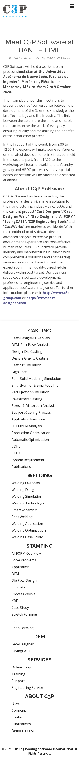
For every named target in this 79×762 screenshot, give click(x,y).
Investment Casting (27, 399)
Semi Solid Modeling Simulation (36, 378)
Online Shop (21, 667)
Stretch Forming (24, 614)
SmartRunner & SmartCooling (35, 385)
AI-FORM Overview (26, 553)
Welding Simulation (27, 496)
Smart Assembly (24, 510)
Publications (21, 466)
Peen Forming (23, 628)
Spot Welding (22, 516)
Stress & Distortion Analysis (33, 405)
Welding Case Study (27, 537)
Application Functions (29, 419)
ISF (14, 621)
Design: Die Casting (27, 351)
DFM (15, 573)
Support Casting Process (31, 412)
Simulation (20, 587)
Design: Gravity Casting (30, 358)
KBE (15, 600)
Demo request (23, 730)
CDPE (16, 446)
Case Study (20, 607)
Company (19, 710)
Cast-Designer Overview (31, 338)
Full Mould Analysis (27, 426)
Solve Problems (24, 560)
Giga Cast (19, 371)
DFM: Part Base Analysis (31, 344)
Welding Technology (28, 503)
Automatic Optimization (30, 439)
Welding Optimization (29, 530)
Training (18, 674)
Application (20, 567)
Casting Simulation (26, 365)
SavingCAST (21, 651)
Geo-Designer (23, 644)
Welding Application (27, 523)
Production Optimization (31, 432)
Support (18, 680)
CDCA (16, 453)
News (16, 703)
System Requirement (28, 459)
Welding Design (24, 489)
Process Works (23, 594)
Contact (18, 717)
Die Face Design (24, 580)
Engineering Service (27, 687)
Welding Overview (26, 483)
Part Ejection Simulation (30, 392)
